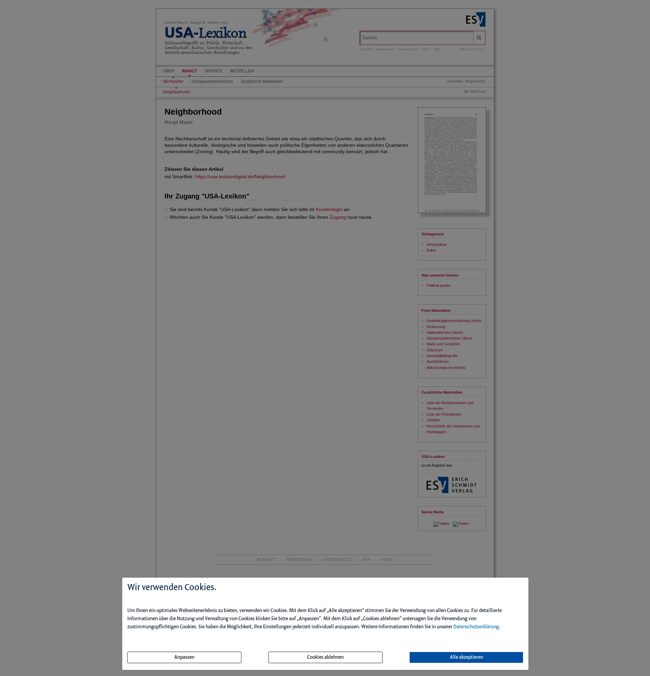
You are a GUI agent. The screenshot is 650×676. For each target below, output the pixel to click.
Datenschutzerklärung (476, 627)
